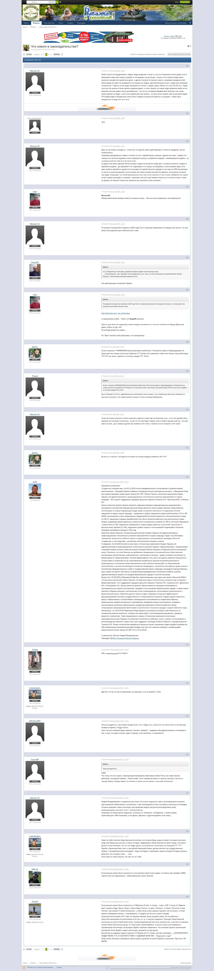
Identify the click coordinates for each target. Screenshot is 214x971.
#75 (187, 716)
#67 (187, 290)
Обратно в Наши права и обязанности (177, 949)
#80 (187, 897)
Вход (176, 2)
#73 (187, 645)
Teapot (35, 376)
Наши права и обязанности (47, 963)
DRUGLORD (35, 721)
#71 (187, 448)
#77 (187, 793)
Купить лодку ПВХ (171, 36)
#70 (187, 409)
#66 (187, 257)
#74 (187, 683)
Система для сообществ (178, 967)
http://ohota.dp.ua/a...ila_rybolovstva (115, 313)
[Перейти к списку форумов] (31, 12)
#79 (187, 864)
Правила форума (185, 963)
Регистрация (185, 2)
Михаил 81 (35, 71)
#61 (187, 66)
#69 (187, 371)
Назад (29, 54)
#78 (187, 831)
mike (35, 192)
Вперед (56, 54)
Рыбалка (33, 963)
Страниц (37, 54)
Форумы (36, 23)
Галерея (70, 23)
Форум (25, 963)
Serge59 (35, 262)
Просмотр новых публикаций (175, 23)
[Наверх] (107, 968)
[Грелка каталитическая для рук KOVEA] (107, 107)
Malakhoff (38, 49)
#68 (187, 342)
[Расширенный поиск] (60, 2)
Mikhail (35, 869)
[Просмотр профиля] (34, 81)
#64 (187, 187)
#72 (187, 477)
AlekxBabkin (34, 688)
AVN (35, 482)
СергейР (35, 760)
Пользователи (49, 23)
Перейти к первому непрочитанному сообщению (147, 54)
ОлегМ (35, 902)
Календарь (81, 23)
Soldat (35, 650)
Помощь (59, 967)
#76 (187, 754)
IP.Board (188, 967)
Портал (26, 23)
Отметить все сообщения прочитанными (40, 967)
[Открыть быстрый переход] (190, 23)
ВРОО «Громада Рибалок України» (125, 638)
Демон (35, 347)
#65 (187, 219)
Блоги (61, 23)
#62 (187, 113)
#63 (187, 141)
